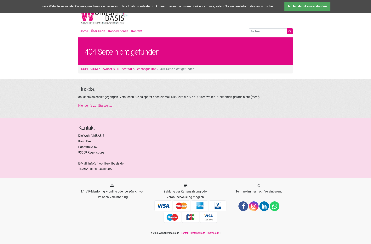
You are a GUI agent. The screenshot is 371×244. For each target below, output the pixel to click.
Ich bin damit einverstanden (307, 6)
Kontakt (185, 232)
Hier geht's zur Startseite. (95, 105)
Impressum (213, 232)
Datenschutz (198, 232)
